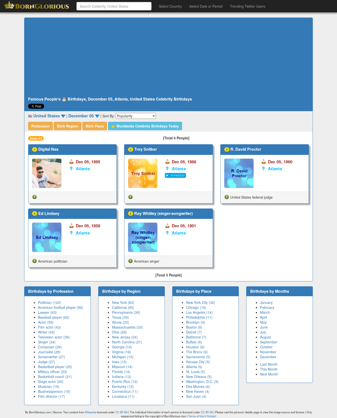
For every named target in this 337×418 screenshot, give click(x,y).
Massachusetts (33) (127, 327)
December (268, 356)
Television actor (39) (54, 336)
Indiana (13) (121, 376)
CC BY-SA (121, 412)
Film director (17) (51, 396)
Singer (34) (47, 341)
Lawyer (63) (47, 312)
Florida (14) (121, 371)
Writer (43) (46, 332)
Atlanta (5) (194, 366)
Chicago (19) (196, 307)
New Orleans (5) (199, 376)
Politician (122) (49, 302)
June (264, 327)
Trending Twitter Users (247, 6)
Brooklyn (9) (195, 322)
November (268, 351)
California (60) (123, 307)
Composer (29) (50, 346)
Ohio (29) (119, 332)
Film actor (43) (49, 327)
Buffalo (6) (194, 341)
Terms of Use (196, 416)
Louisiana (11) (123, 396)
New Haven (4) (197, 391)
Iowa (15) (119, 361)
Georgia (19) (122, 346)
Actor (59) (46, 322)
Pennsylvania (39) (126, 312)
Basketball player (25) (55, 366)
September (268, 341)
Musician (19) (48, 386)
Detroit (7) (194, 332)
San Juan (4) (196, 396)
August (265, 336)
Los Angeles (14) (199, 312)
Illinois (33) (120, 322)
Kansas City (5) (198, 361)
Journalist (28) (49, 351)
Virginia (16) (121, 351)
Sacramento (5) (198, 356)
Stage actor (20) (50, 381)
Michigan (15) (122, 356)
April (263, 317)
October (266, 346)
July (263, 332)
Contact (211, 416)
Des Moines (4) (198, 386)
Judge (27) (46, 361)
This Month (269, 369)
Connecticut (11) (125, 391)
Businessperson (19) (54, 391)
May (263, 322)
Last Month (269, 364)
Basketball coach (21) (55, 376)
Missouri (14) (122, 366)
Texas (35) (120, 317)
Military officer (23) (52, 371)
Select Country (170, 6)
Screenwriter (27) (51, 356)
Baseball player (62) (53, 317)
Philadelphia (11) (199, 317)
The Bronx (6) (197, 351)
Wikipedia (90, 412)
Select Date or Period (206, 6)
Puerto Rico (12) (125, 381)
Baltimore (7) (196, 336)
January (266, 302)
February (267, 307)
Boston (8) (194, 327)
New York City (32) (200, 302)
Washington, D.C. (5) (202, 381)
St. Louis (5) (195, 371)
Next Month (269, 374)
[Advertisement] (168, 57)
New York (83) (123, 302)
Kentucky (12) (123, 386)
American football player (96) (60, 307)
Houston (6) (195, 346)
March (265, 312)
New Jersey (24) (125, 336)
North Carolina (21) (127, 341)
